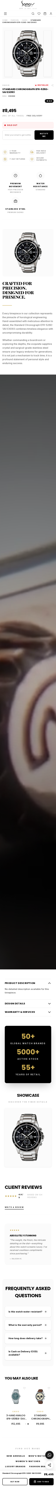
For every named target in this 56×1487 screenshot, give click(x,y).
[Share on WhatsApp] (49, 1455)
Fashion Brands (40, 1466)
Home (5, 20)
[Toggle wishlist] (24, 1388)
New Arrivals (16, 1456)
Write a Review (14, 1207)
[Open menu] (5, 14)
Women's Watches (28, 1461)
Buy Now (14, 1482)
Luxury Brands (15, 1466)
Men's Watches (39, 1456)
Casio (24, 20)
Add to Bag (43, 1482)
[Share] (49, 1465)
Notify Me (44, 135)
